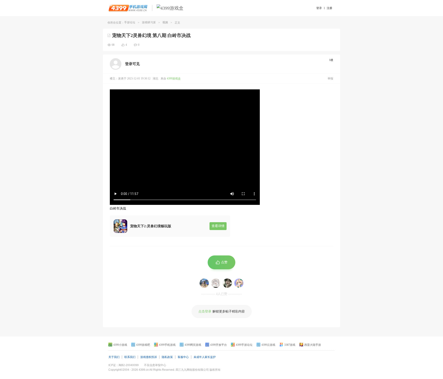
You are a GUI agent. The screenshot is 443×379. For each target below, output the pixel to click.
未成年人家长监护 (205, 357)
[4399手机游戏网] (127, 8)
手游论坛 (129, 22)
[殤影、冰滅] (204, 283)
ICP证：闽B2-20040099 (123, 365)
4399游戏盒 (174, 78)
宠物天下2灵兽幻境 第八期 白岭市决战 (151, 35)
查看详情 (218, 226)
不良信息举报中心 (155, 365)
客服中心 (183, 357)
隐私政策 (167, 357)
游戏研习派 (149, 22)
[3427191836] (238, 283)
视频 (165, 22)
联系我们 (129, 357)
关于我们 (114, 357)
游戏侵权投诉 (148, 357)
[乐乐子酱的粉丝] (215, 283)
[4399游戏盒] (170, 8)
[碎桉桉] (227, 283)
